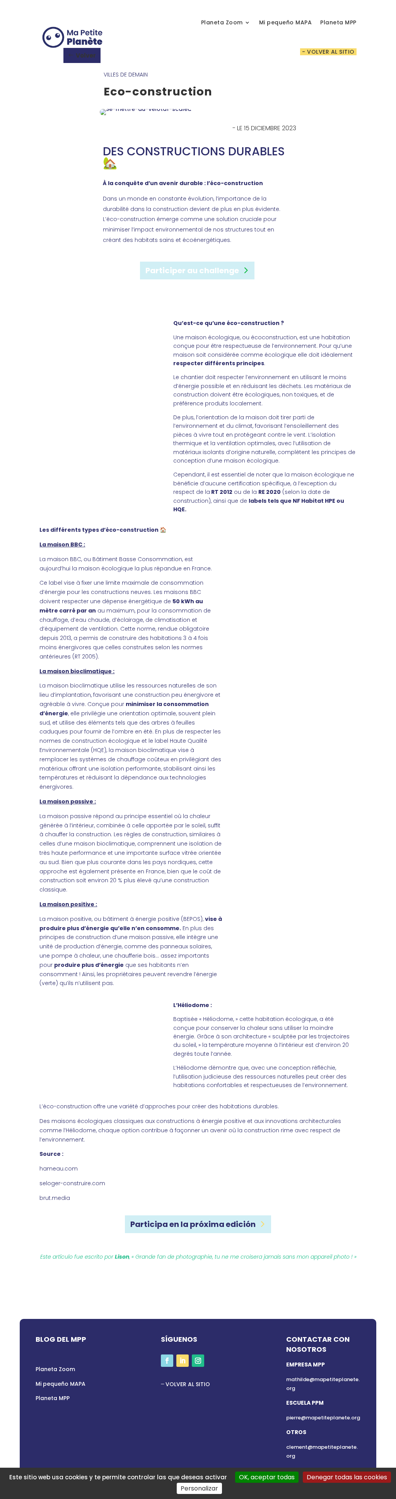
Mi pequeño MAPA (285, 22)
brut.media (54, 1198)
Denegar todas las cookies (347, 1477)
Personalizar (199, 1488)
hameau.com (58, 1168)
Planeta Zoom (222, 22)
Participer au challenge (192, 270)
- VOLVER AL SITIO (328, 51)
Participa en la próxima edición (193, 1224)
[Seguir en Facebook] (167, 1360)
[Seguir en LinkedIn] (182, 1360)
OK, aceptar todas (267, 1477)
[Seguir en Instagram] (198, 1360)
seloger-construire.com (72, 1183)
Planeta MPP (338, 22)
